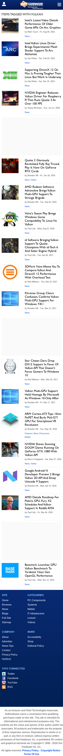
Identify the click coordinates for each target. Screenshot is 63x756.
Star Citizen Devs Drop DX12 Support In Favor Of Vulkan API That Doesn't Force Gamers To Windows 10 (42, 368)
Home (5, 600)
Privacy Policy (9, 654)
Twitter (11, 673)
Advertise (7, 641)
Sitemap (6, 622)
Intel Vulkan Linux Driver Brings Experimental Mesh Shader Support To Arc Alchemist (41, 48)
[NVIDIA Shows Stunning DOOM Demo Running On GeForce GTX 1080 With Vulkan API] (10, 449)
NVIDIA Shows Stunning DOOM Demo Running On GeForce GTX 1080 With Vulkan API (42, 449)
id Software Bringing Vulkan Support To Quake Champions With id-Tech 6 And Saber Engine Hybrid (41, 245)
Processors (44, 433)
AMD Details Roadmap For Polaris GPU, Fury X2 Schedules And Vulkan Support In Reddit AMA (42, 502)
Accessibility (34, 637)
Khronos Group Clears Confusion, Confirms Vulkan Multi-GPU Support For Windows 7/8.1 (42, 298)
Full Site (6, 618)
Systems (32, 604)
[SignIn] (6, 4)
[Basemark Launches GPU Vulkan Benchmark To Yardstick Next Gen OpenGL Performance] (10, 570)
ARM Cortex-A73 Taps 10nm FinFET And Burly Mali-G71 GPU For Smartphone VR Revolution (43, 419)
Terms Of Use (31, 754)
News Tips (7, 646)
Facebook (12, 678)
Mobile (28, 437)
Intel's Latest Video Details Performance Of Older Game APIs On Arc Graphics (43, 23)
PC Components (37, 600)
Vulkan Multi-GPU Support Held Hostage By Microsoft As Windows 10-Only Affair (42, 394)
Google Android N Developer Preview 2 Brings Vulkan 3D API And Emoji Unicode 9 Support (42, 476)
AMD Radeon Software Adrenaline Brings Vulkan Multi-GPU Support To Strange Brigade (40, 192)
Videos (34, 180)
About (5, 637)
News (27, 36)
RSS (10, 687)
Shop (30, 641)
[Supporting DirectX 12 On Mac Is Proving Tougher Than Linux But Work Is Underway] (10, 75)
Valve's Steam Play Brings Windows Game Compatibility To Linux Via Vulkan (41, 219)
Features (29, 433)
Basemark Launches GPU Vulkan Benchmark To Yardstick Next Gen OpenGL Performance (40, 570)
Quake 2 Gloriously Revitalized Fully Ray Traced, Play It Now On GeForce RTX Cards (42, 165)
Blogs (5, 613)
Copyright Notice (50, 750)
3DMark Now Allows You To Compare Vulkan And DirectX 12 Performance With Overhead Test (42, 272)
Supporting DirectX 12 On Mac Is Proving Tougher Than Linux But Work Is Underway (43, 73)
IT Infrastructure (36, 613)
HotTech (6, 659)
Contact (6, 650)
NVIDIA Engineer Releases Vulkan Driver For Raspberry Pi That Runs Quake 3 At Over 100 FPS (43, 98)
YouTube (12, 682)
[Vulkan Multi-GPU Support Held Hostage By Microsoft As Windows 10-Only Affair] (10, 396)
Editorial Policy (36, 646)
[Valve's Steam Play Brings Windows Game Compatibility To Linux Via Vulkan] (10, 219)
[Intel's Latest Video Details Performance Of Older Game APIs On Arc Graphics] (10, 26)
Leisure (32, 618)
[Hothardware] (31, 5)
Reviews (6, 604)
